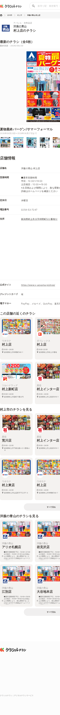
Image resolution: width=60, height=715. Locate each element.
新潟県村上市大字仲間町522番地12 (39, 219)
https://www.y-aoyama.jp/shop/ (38, 285)
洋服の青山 (20, 26)
